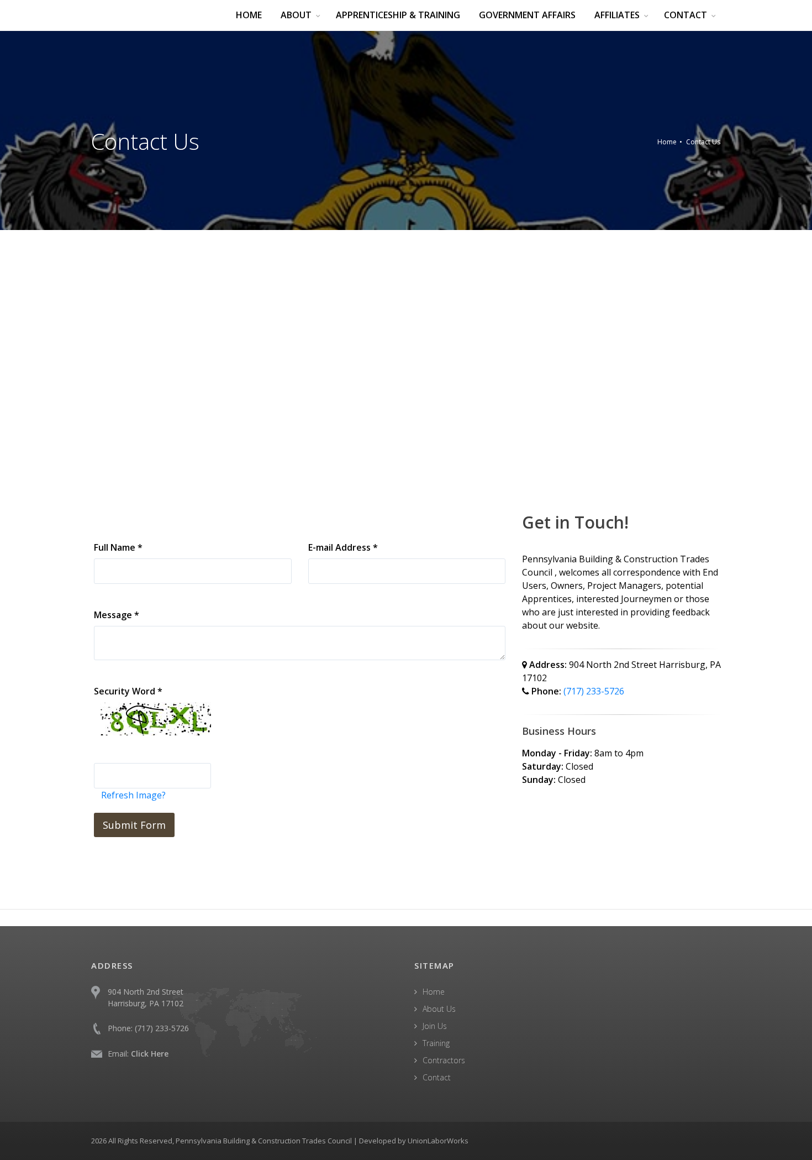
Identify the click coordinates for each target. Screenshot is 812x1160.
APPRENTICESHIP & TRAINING (398, 15)
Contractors (444, 1060)
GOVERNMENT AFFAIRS (527, 15)
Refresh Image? (133, 795)
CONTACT (685, 15)
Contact (437, 1077)
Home (667, 142)
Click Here (149, 1053)
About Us (439, 1009)
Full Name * (118, 547)
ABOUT (296, 15)
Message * (116, 615)
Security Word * (128, 691)
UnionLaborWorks (438, 1141)
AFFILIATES (617, 15)
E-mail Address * (343, 547)
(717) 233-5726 (593, 691)
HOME (249, 15)
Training (436, 1043)
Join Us (435, 1026)
